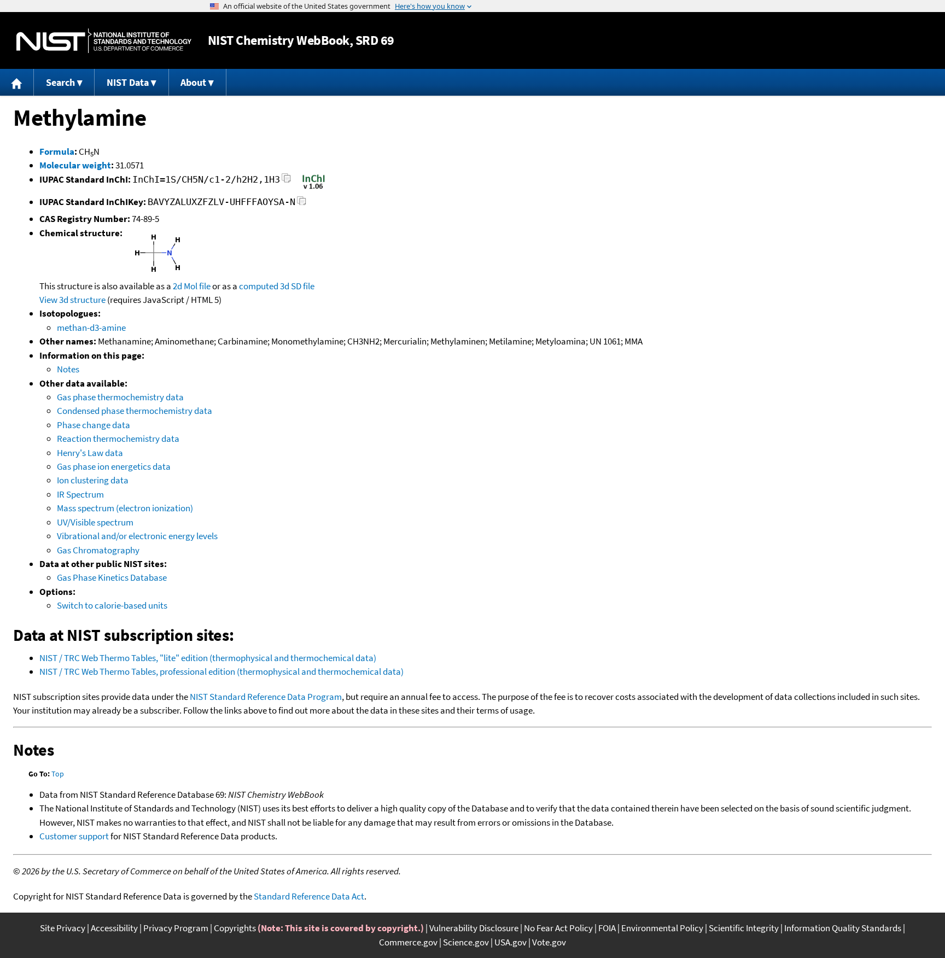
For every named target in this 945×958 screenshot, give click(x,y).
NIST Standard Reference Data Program (266, 697)
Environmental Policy (662, 928)
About (193, 82)
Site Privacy (62, 928)
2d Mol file (192, 286)
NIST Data (128, 82)
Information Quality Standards (842, 928)
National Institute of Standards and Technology (103, 40)
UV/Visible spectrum (95, 522)
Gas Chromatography (98, 550)
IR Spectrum (80, 494)
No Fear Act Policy (558, 928)
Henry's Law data (90, 453)
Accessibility (114, 928)
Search (60, 82)
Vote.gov (549, 942)
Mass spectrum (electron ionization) (125, 508)
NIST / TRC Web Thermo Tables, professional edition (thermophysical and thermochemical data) (221, 671)
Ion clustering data (93, 480)
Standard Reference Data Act (309, 896)
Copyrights (235, 928)
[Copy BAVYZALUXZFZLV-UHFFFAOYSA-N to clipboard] (301, 203)
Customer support (74, 836)
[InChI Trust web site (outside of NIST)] (313, 188)
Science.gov (466, 942)
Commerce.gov (408, 942)
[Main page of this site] (17, 82)
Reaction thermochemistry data (118, 439)
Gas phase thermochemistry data (120, 397)
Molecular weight (75, 165)
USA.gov (510, 942)
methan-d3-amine (91, 328)
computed (258, 286)
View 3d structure (72, 300)
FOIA (607, 928)
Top (57, 774)
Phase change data (93, 425)
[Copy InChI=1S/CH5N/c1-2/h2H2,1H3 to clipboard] (286, 181)
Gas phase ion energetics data (114, 466)
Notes (68, 369)
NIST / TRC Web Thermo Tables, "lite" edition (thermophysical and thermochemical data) (207, 658)
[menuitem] (17, 82)
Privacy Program (175, 928)
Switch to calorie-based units (112, 605)
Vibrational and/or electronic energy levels (137, 536)
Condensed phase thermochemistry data (134, 411)
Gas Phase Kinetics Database (112, 577)
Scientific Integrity (744, 928)
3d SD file (297, 286)
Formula (56, 151)
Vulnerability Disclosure (473, 928)
